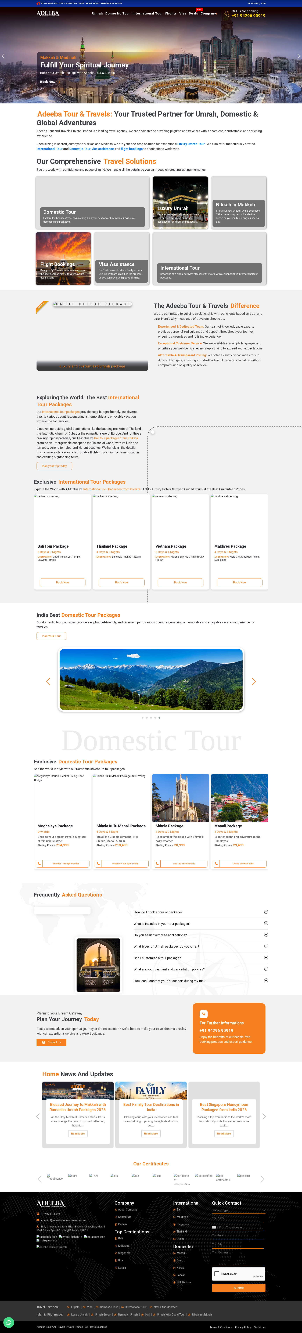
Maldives (124, 1245)
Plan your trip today (54, 466)
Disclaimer (259, 1327)
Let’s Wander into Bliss (66, 863)
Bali (120, 1238)
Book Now (62, 582)
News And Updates (165, 1307)
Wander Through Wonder (184, 863)
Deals (194, 13)
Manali (181, 1253)
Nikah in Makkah (202, 1314)
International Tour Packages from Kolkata (111, 489)
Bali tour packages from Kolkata (116, 438)
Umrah (97, 13)
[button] (143, 718)
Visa (182, 13)
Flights (75, 1307)
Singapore (124, 1253)
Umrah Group (103, 1314)
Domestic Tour (117, 13)
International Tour (147, 13)
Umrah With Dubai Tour (171, 1314)
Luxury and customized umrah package (92, 366)
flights (171, 13)
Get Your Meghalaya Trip (125, 863)
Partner (122, 1224)
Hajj (147, 1314)
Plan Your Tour (51, 636)
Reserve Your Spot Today (243, 863)
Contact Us (124, 1217)
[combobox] (218, 1227)
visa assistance (103, 149)
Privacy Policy (243, 1327)
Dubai (180, 1239)
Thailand (182, 1231)
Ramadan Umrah (128, 1314)
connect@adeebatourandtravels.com (63, 1220)
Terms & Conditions (221, 1327)
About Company (127, 1209)
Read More (78, 1133)
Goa (120, 1260)
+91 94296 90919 (248, 15)
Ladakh (181, 1275)
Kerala (122, 1267)
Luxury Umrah (79, 1314)
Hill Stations (184, 1282)
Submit (239, 1288)
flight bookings (132, 149)
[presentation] (4, 56)
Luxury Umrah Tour (191, 144)
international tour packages (61, 412)
